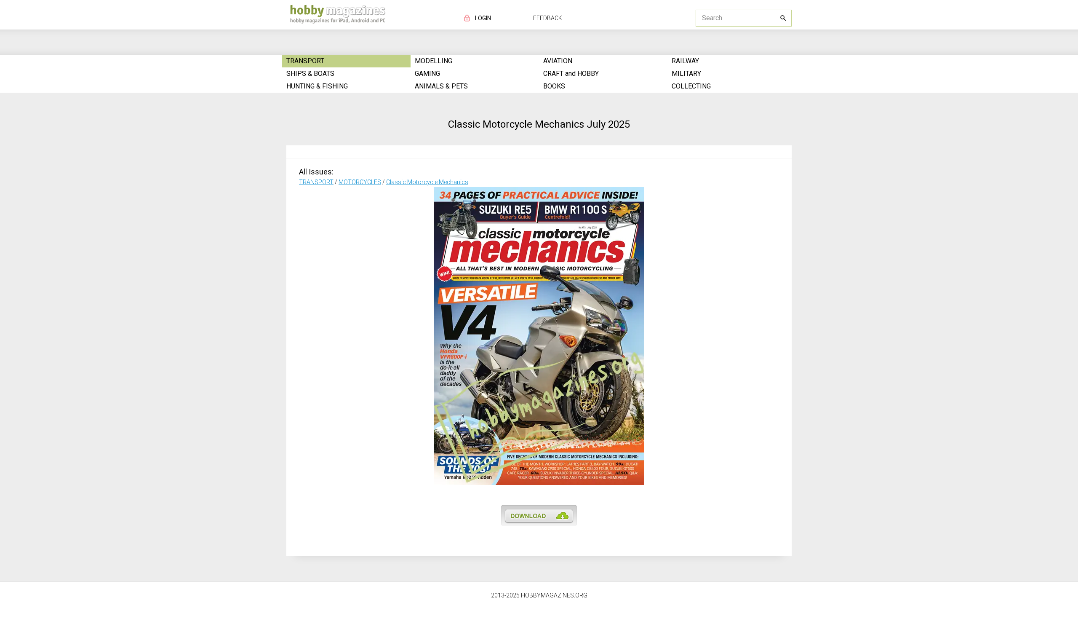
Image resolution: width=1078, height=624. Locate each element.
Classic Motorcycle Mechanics (427, 182)
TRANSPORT (316, 182)
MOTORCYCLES (360, 182)
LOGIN (483, 18)
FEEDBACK (547, 18)
